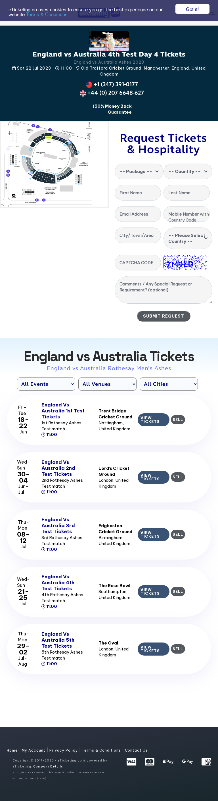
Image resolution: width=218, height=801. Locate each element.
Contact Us (136, 750)
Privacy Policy (64, 750)
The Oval (108, 643)
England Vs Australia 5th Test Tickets (57, 640)
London (105, 480)
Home (13, 750)
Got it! (192, 8)
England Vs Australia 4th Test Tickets (57, 582)
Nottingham (110, 422)
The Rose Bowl (114, 585)
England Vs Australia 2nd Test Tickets (58, 468)
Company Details (48, 766)
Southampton (112, 591)
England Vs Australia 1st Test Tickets (63, 411)
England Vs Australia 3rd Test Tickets (58, 525)
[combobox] (139, 171)
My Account (34, 750)
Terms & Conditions (47, 14)
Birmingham (110, 537)
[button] (9, 133)
